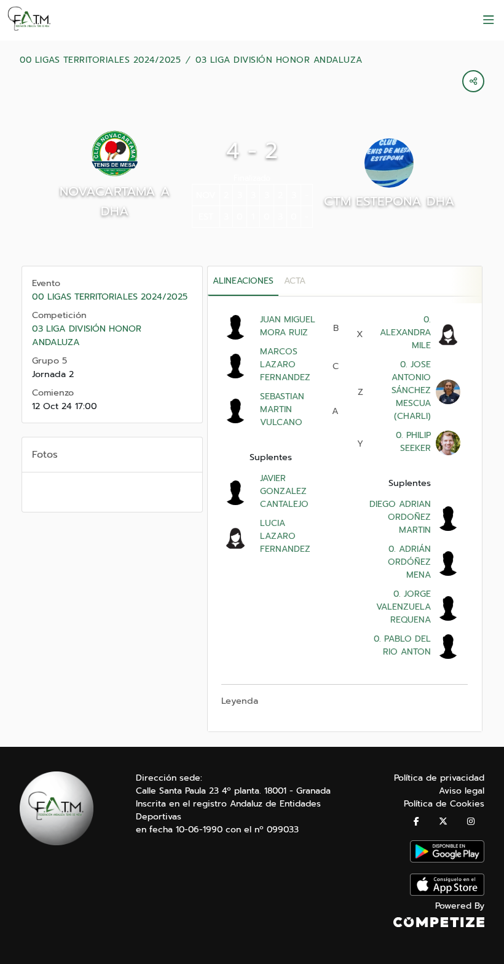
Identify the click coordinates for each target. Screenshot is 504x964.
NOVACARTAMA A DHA (115, 201)
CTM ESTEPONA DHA (389, 201)
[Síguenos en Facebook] (416, 821)
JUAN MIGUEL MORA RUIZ (287, 326)
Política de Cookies (444, 803)
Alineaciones (243, 280)
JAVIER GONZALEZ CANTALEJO (284, 491)
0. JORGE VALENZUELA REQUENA (403, 607)
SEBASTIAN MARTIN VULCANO (282, 409)
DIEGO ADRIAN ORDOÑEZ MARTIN (400, 517)
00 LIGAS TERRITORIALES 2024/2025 (100, 60)
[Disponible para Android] (447, 859)
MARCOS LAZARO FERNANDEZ (285, 364)
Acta (294, 280)
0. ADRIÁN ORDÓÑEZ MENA (408, 562)
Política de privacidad (439, 777)
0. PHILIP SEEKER (412, 442)
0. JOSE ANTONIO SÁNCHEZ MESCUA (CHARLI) (411, 390)
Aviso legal (461, 790)
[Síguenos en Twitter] (443, 821)
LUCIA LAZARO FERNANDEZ (285, 536)
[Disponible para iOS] (447, 892)
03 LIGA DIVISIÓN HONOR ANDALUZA (279, 60)
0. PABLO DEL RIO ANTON (401, 645)
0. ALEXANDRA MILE (405, 332)
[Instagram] (470, 821)
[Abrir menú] (488, 20)
